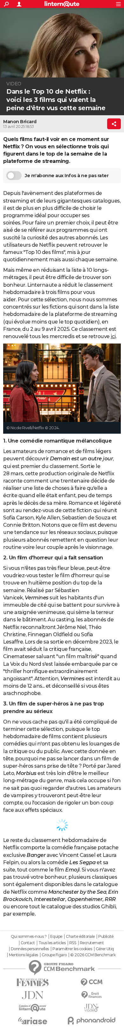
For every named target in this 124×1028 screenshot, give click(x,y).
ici (113, 336)
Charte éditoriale (80, 936)
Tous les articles (52, 943)
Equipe (56, 936)
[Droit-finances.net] (91, 995)
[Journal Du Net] (32, 995)
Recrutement (92, 943)
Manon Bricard (20, 121)
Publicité (106, 936)
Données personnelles (30, 949)
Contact (28, 943)
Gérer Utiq (105, 949)
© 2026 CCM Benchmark (92, 955)
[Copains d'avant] (32, 1008)
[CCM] (91, 982)
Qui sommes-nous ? (29, 936)
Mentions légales (23, 955)
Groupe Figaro (54, 955)
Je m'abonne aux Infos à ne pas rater (66, 175)
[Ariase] (32, 1020)
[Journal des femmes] (32, 982)
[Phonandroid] (91, 1021)
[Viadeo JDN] (91, 1008)
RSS (72, 943)
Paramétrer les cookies (72, 949)
